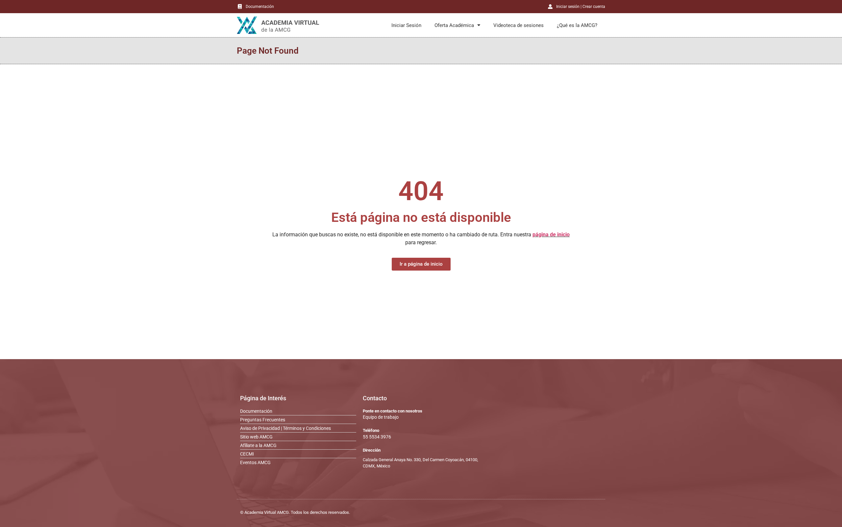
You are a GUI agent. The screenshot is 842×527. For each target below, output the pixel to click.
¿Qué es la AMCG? (577, 25)
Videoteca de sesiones (518, 25)
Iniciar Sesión (406, 25)
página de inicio (551, 234)
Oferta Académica (454, 25)
